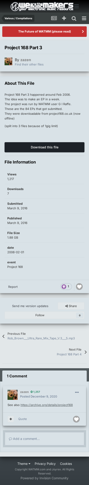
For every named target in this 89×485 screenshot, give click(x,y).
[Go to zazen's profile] (8, 61)
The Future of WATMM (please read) (44, 31)
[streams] (54, 18)
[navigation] (84, 18)
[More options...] (76, 392)
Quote (22, 419)
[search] (74, 18)
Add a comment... (26, 439)
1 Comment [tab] (17, 376)
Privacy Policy (45, 464)
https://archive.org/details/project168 (47, 405)
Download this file (44, 147)
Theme (23, 464)
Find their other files (29, 64)
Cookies (66, 464)
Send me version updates (30, 306)
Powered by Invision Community (44, 478)
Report (13, 287)
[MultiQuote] (11, 419)
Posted (38, 396)
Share (72, 306)
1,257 (36, 391)
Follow (39, 315)
